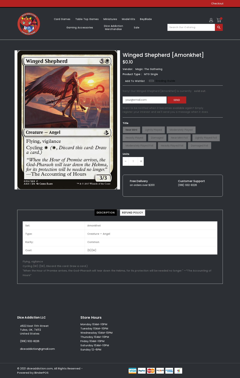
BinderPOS (41, 372)
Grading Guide (165, 81)
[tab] (106, 212)
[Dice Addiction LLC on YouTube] (32, 3)
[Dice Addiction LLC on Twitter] (19, 3)
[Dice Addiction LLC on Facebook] (12, 3)
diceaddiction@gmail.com (37, 349)
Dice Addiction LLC (31, 317)
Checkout (217, 3)
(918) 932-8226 (29, 341)
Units (126, 154)
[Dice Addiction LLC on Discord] (39, 3)
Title (126, 123)
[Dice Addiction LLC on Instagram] (25, 3)
